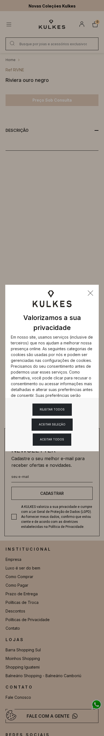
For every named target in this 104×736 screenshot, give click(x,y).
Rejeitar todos (52, 409)
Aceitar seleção (52, 424)
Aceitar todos (52, 439)
